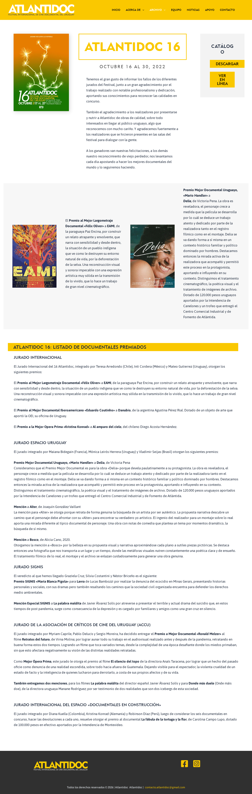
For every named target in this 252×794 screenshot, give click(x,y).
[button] (142, 10)
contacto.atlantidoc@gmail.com (165, 787)
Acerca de (133, 9)
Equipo (176, 9)
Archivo (156, 9)
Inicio (116, 9)
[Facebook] (184, 764)
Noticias (193, 9)
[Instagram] (197, 764)
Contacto (227, 9)
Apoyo (209, 9)
